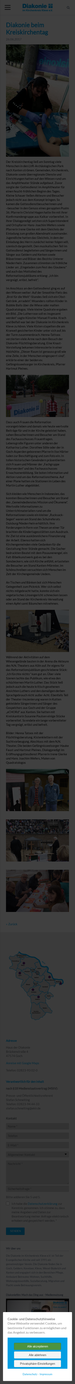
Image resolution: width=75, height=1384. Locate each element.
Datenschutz (30, 1374)
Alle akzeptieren (37, 1346)
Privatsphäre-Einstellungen (37, 1363)
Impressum (46, 1374)
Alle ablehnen (37, 1355)
